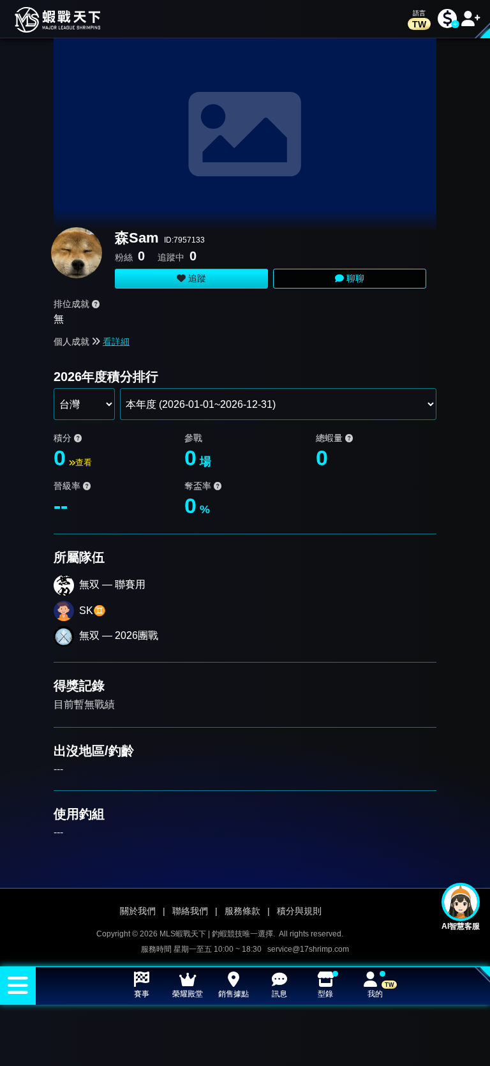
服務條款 (242, 911)
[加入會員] (470, 18)
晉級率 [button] (68, 486)
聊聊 (354, 278)
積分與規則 (299, 911)
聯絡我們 (190, 911)
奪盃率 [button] (199, 486)
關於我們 (138, 911)
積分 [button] (64, 438)
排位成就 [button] (73, 304)
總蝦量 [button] (330, 438)
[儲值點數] (447, 18)
